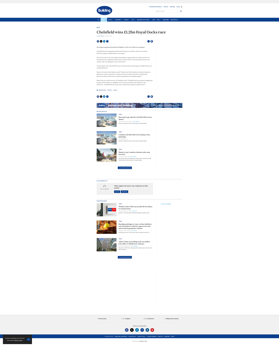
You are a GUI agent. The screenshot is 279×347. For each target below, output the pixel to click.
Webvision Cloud (143, 341)
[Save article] (151, 41)
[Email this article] (107, 41)
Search (181, 11)
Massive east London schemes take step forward (134, 153)
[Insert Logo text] (104, 14)
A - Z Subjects (126, 318)
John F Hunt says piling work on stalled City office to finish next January (134, 242)
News (98, 27)
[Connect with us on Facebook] (127, 330)
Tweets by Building (166, 204)
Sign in (133, 38)
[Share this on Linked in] (104, 41)
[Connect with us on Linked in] (137, 330)
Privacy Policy (141, 336)
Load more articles (125, 168)
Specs (172, 336)
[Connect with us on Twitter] (132, 330)
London (115, 90)
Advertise (167, 336)
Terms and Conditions (121, 336)
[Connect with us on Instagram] (147, 330)
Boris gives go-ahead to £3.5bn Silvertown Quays (135, 118)
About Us (160, 336)
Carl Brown (134, 211)
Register (166, 6)
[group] (174, 20)
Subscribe (172, 6)
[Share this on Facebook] (98, 41)
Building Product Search (172, 318)
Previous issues (102, 318)
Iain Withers (101, 36)
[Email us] (142, 330)
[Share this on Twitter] (101, 41)
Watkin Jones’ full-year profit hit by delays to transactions (135, 207)
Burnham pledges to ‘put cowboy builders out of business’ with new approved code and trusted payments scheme (135, 226)
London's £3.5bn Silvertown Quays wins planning (134, 135)
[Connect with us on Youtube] (152, 330)
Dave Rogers (133, 156)
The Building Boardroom (155, 6)
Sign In (178, 6)
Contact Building (151, 336)
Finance (110, 90)
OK (28, 339)
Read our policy (18, 340)
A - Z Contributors (149, 318)
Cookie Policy (132, 336)
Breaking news (102, 90)
